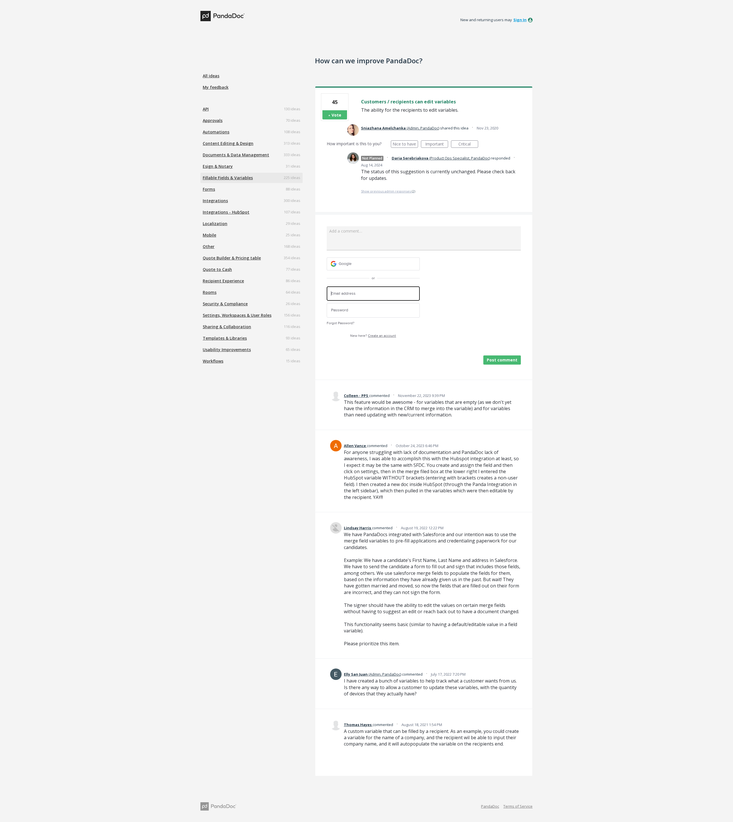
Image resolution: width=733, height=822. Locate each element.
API (206, 109)
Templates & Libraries (225, 338)
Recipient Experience (223, 281)
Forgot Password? (340, 323)
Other (208, 246)
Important (436, 144)
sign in (520, 19)
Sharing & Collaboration (227, 326)
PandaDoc (490, 806)
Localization (215, 223)
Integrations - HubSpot (226, 212)
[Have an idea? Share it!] (222, 16)
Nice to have (405, 144)
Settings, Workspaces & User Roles (237, 315)
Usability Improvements (227, 349)
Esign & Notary (218, 166)
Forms (209, 189)
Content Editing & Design (228, 143)
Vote (336, 115)
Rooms (209, 292)
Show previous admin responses (388, 191)
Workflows (213, 361)
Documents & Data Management (236, 155)
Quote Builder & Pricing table (232, 258)
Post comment (502, 360)
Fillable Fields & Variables (228, 177)
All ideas (211, 75)
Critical (468, 144)
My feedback (215, 87)
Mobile (209, 235)
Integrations (215, 200)
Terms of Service (518, 806)
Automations (216, 132)
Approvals (212, 120)
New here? (373, 336)
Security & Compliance (225, 303)
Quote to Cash (217, 269)
